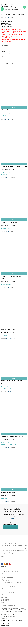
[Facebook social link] (12, 1)
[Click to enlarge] (3, 5)
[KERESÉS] (26, 4)
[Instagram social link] (14, 1)
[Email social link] (13, 1)
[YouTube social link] (16, 1)
